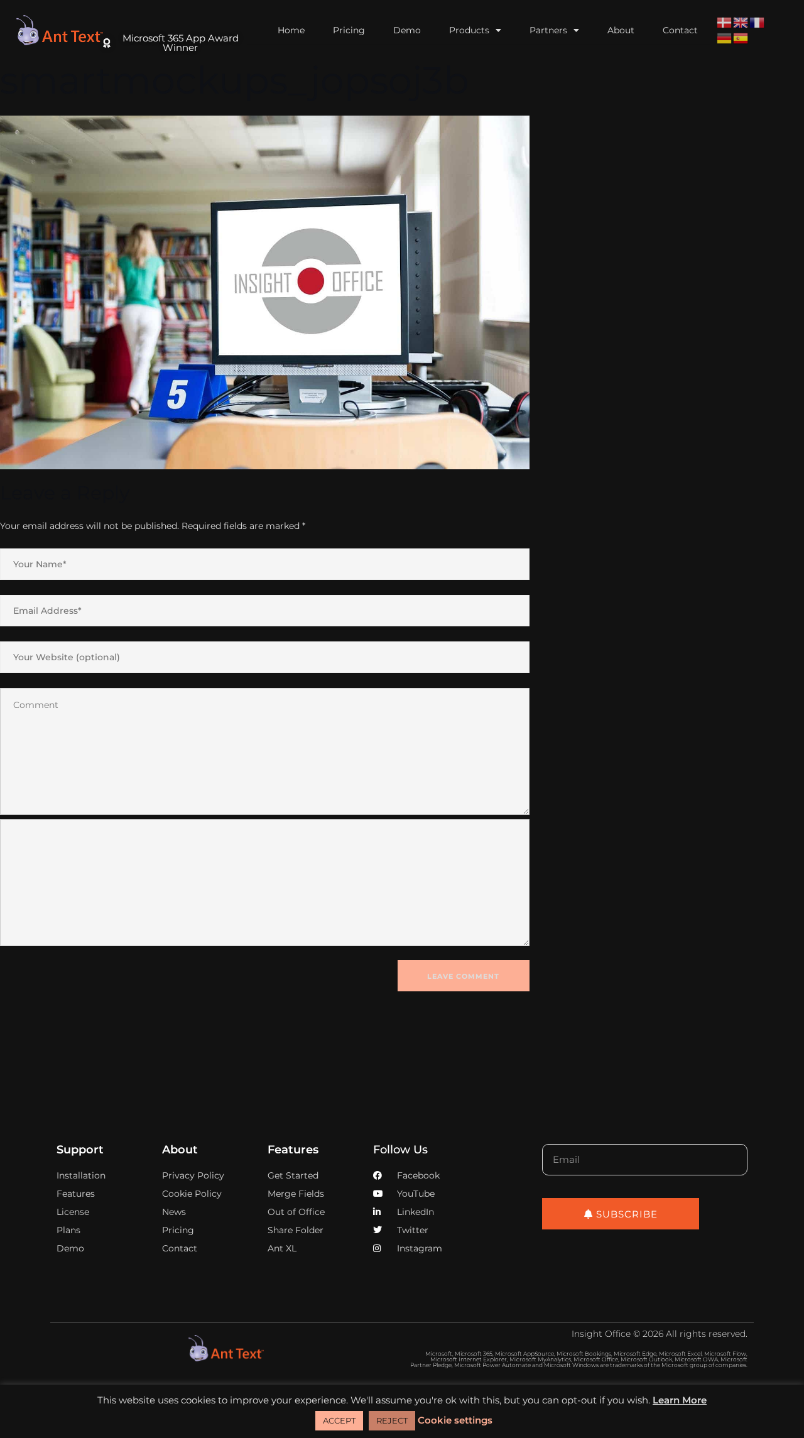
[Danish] (725, 22)
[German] (725, 37)
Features (293, 1150)
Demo (407, 30)
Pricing (349, 30)
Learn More (680, 1400)
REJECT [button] (392, 1420)
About (620, 30)
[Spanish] (741, 37)
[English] (741, 22)
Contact (680, 30)
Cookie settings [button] (455, 1420)
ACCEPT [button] (339, 1420)
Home (291, 30)
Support (80, 1150)
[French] (757, 22)
